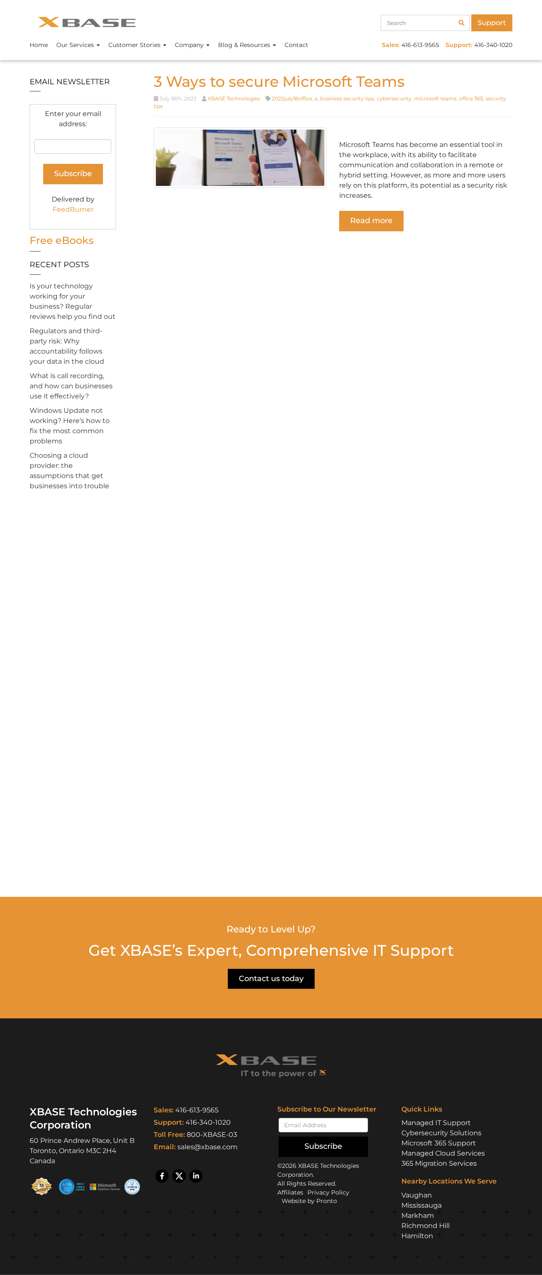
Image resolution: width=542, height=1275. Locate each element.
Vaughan (416, 1195)
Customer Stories (135, 45)
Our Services (76, 45)
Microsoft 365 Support (438, 1143)
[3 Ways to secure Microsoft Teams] (240, 157)
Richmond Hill (425, 1226)
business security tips (347, 98)
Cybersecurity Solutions (441, 1133)
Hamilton (417, 1236)
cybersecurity (394, 98)
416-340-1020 (208, 1122)
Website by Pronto (309, 1201)
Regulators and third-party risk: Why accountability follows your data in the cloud (67, 346)
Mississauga (421, 1205)
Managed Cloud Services (443, 1153)
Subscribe (323, 1146)
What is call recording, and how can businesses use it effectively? (71, 386)
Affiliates (290, 1192)
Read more (371, 220)
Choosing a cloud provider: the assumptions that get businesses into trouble (69, 470)
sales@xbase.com (207, 1147)
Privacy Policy (328, 1192)
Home (39, 45)
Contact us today (271, 978)
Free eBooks (62, 240)
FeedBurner (73, 209)
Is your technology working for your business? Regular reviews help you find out (73, 301)
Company (190, 45)
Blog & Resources (245, 45)
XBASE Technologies (234, 98)
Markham (417, 1215)
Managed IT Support (436, 1123)
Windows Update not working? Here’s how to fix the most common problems (70, 426)
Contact (296, 45)
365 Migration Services (439, 1163)
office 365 (471, 98)
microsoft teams (435, 98)
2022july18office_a (295, 98)
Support (492, 23)
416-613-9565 (196, 1110)
